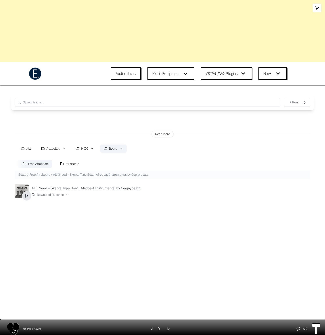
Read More (162, 134)
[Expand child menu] (186, 73)
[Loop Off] (299, 328)
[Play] (26, 195)
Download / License (50, 195)
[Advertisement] (132, 31)
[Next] (169, 328)
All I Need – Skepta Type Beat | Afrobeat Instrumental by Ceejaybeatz (86, 188)
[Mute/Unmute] (306, 328)
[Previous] (153, 328)
